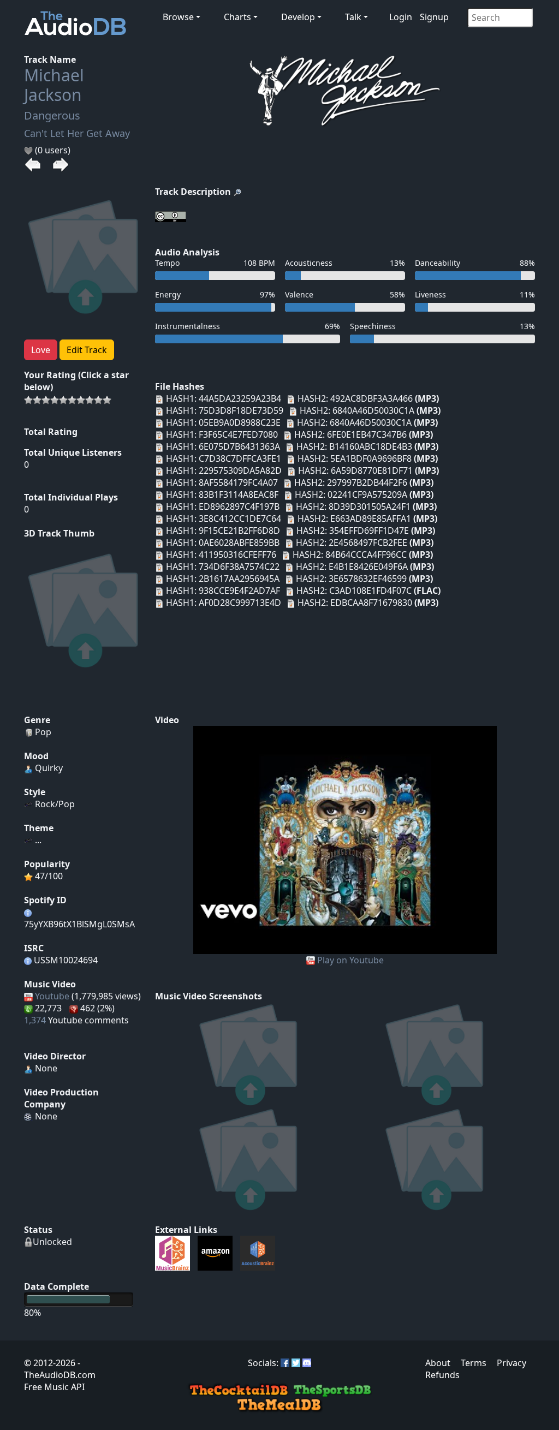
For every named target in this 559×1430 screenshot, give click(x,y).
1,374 (35, 1020)
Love (40, 350)
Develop (298, 17)
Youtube (52, 996)
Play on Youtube (350, 960)
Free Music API (54, 1387)
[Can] (345, 839)
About (437, 1363)
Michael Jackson (54, 85)
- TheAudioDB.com (60, 1369)
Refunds (442, 1375)
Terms (473, 1363)
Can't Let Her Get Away (77, 133)
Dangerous (52, 115)
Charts (237, 17)
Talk (353, 17)
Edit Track (87, 350)
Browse (178, 17)
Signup (434, 17)
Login (400, 17)
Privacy (511, 1363)
